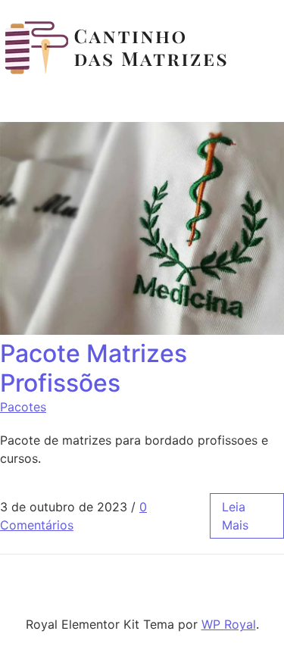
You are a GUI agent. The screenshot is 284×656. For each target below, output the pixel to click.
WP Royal (228, 624)
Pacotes (23, 406)
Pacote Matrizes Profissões (93, 368)
